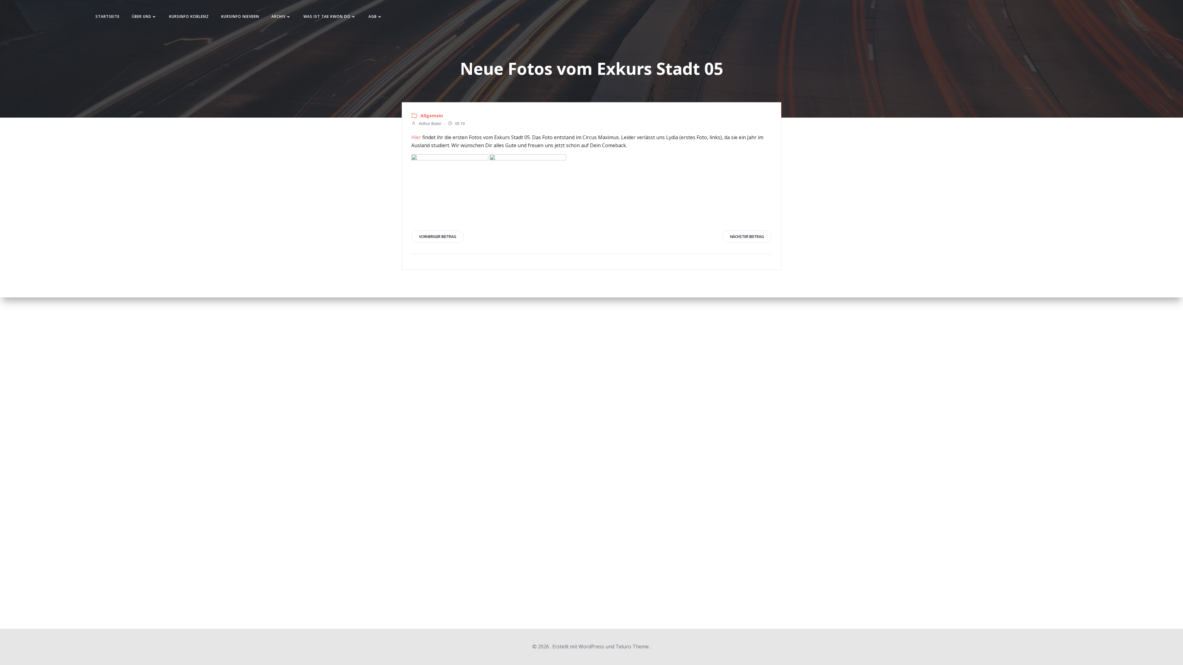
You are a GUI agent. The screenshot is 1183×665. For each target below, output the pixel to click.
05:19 (459, 124)
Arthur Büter (429, 124)
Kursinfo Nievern (240, 16)
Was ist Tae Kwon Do (327, 16)
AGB (372, 16)
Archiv (278, 16)
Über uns (141, 16)
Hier (416, 137)
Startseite (108, 16)
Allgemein (432, 116)
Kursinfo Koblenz (189, 16)
